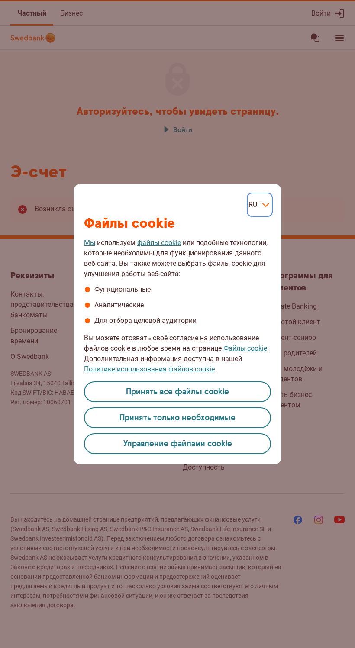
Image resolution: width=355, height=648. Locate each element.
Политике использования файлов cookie (149, 369)
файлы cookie (159, 243)
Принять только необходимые (177, 418)
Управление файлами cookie (177, 443)
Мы (89, 243)
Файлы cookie (245, 348)
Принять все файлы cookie (177, 392)
